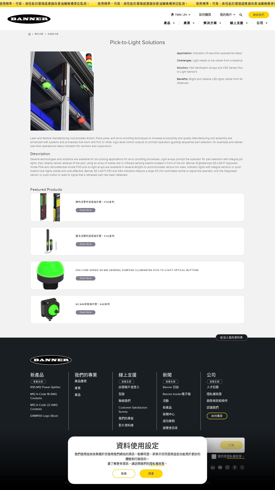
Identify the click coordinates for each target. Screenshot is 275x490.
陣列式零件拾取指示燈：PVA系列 (95, 202)
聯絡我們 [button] (258, 14)
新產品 (167, 407)
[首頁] (29, 34)
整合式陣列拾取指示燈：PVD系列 (95, 236)
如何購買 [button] (217, 416)
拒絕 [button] (124, 473)
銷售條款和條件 (217, 401)
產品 (78, 395)
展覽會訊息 (170, 428)
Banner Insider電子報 (177, 394)
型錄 (122, 394)
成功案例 (169, 421)
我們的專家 (126, 418)
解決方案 (39, 34)
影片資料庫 (126, 425)
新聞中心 (169, 414)
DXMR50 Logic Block (44, 416)
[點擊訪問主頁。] (29, 19)
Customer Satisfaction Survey (133, 410)
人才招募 (213, 387)
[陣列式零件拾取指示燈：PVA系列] (50, 207)
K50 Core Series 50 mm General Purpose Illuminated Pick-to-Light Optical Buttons (137, 270)
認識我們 (213, 407)
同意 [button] (151, 473)
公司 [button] (260, 23)
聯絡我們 (125, 401)
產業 (78, 388)
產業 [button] (187, 23)
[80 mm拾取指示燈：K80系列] (50, 309)
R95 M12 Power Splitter (45, 387)
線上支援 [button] (237, 23)
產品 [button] (168, 23)
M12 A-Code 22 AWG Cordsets (44, 407)
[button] (232, 337)
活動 (166, 401)
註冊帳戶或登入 (129, 387)
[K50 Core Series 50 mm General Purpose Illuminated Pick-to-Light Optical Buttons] (50, 275)
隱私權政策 (214, 394)
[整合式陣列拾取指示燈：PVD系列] (50, 241)
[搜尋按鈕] (241, 15)
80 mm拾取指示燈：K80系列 (93, 304)
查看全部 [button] (38, 381)
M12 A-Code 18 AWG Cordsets (43, 396)
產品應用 (81, 381)
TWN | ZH (181, 15)
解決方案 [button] (211, 23)
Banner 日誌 (171, 387)
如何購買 (205, 15)
